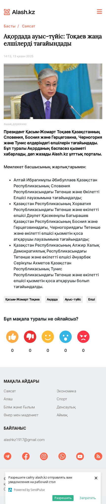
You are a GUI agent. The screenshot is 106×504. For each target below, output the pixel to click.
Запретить (88, 498)
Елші (91, 299)
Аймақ (62, 415)
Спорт (62, 399)
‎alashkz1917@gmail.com (24, 439)
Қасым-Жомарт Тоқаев (22, 299)
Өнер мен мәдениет (21, 415)
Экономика (66, 391)
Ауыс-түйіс (73, 299)
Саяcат (28, 26)
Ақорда (52, 299)
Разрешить (63, 498)
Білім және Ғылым (19, 407)
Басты (10, 26)
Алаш (8, 399)
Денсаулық (66, 407)
